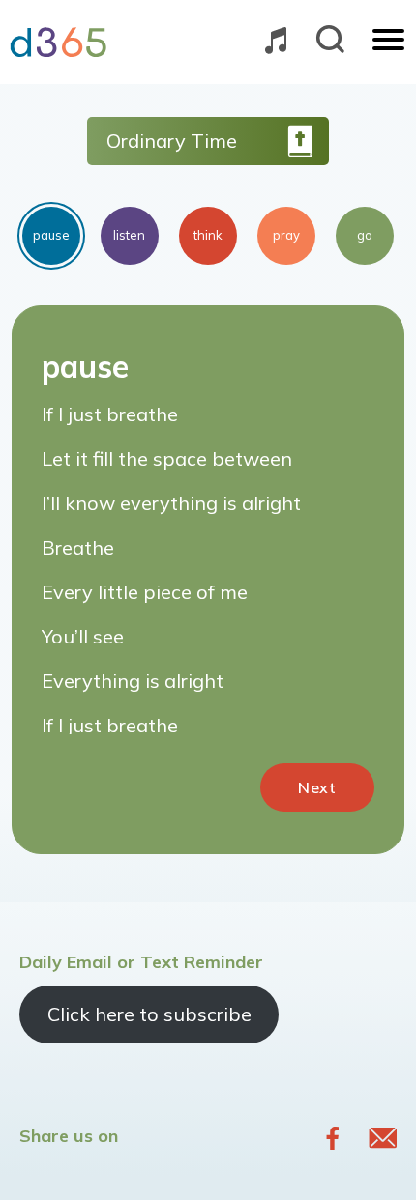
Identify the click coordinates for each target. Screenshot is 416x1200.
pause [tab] (51, 235)
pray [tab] (286, 235)
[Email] (383, 1138)
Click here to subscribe (149, 1014)
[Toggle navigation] (388, 41)
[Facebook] (333, 1138)
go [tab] (364, 235)
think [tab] (208, 235)
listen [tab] (129, 235)
